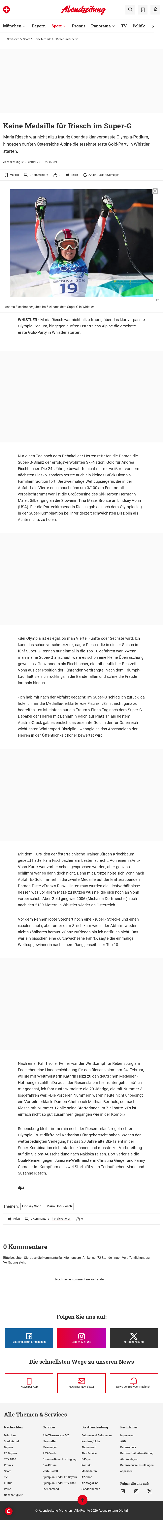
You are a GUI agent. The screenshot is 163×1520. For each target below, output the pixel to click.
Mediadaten (89, 1471)
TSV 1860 (10, 1459)
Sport (56, 25)
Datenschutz (128, 1447)
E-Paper (87, 1459)
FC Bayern (10, 1453)
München (12, 25)
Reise (7, 1489)
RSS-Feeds (49, 1453)
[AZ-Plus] (6, 10)
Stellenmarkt (51, 1489)
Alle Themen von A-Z (56, 1435)
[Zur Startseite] (83, 14)
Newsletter (50, 1441)
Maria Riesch (51, 319)
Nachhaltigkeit (13, 1495)
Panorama (101, 25)
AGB (123, 1441)
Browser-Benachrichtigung (60, 1459)
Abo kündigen (129, 1459)
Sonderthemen (91, 1489)
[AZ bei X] (149, 1491)
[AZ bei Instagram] (136, 1491)
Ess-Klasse (50, 1465)
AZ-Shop (87, 1477)
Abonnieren (89, 1447)
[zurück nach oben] (82, 1502)
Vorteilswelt (50, 1471)
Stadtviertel (11, 1441)
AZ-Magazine (90, 1483)
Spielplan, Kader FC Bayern (60, 1477)
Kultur (8, 1483)
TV (124, 25)
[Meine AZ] (155, 10)
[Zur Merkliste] (142, 10)
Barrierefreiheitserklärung (136, 1453)
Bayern (39, 25)
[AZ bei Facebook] (122, 1491)
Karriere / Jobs (91, 1441)
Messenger (50, 1447)
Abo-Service (89, 1453)
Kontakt (86, 1465)
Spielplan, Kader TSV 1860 (59, 1483)
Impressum (127, 1435)
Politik (139, 25)
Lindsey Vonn (129, 500)
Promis (78, 25)
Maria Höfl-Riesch (59, 1206)
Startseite (13, 39)
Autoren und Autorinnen (97, 1435)
